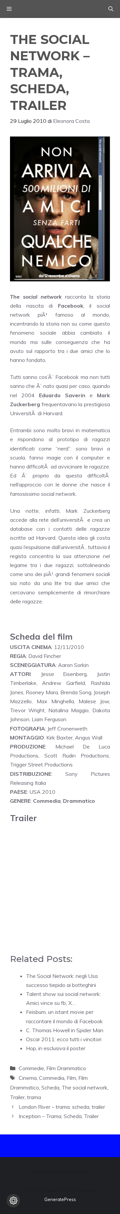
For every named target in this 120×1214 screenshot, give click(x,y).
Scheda (50, 1087)
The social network (84, 1087)
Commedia (47, 800)
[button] (111, 9)
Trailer (17, 1097)
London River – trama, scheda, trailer (62, 1106)
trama (34, 1097)
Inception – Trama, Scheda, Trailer (59, 1116)
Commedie (31, 1068)
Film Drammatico (66, 1068)
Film (71, 1077)
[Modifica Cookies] (13, 1200)
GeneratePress (60, 1199)
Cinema (28, 1077)
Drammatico (79, 800)
